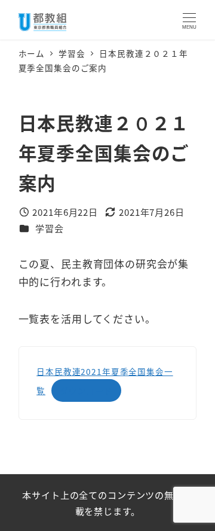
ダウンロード (86, 390)
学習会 (49, 227)
